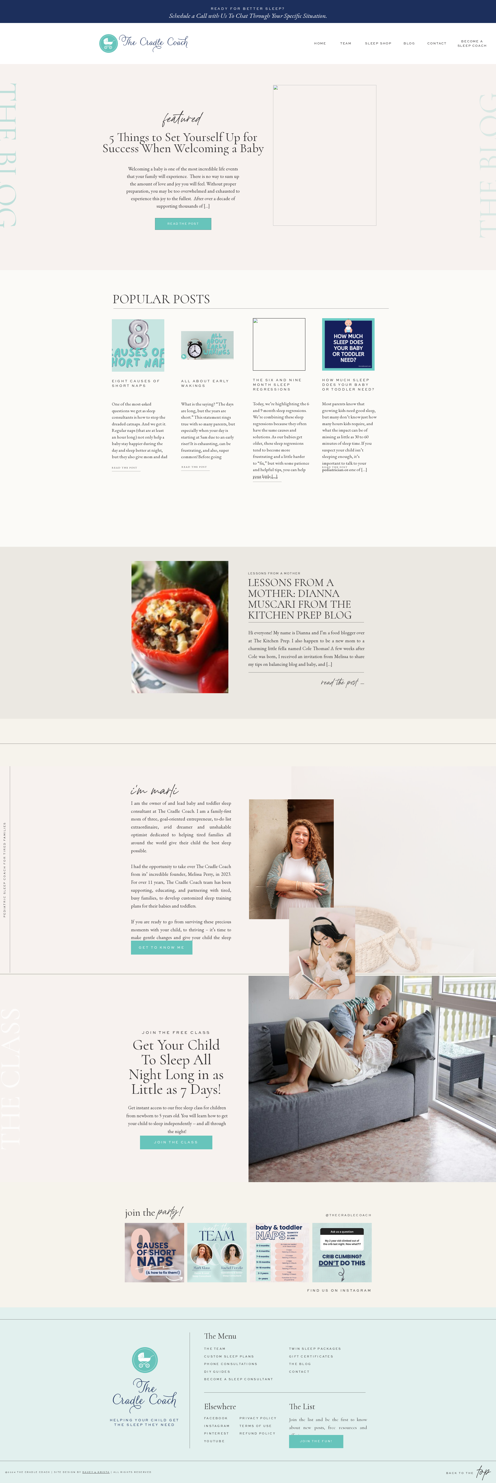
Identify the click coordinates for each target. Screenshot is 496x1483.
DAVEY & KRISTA (96, 1472)
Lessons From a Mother (274, 573)
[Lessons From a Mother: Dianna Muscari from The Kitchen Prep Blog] (179, 627)
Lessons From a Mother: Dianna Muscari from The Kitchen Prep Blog (300, 599)
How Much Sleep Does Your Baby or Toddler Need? (348, 385)
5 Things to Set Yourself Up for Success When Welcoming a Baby (183, 143)
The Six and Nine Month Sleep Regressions (277, 385)
